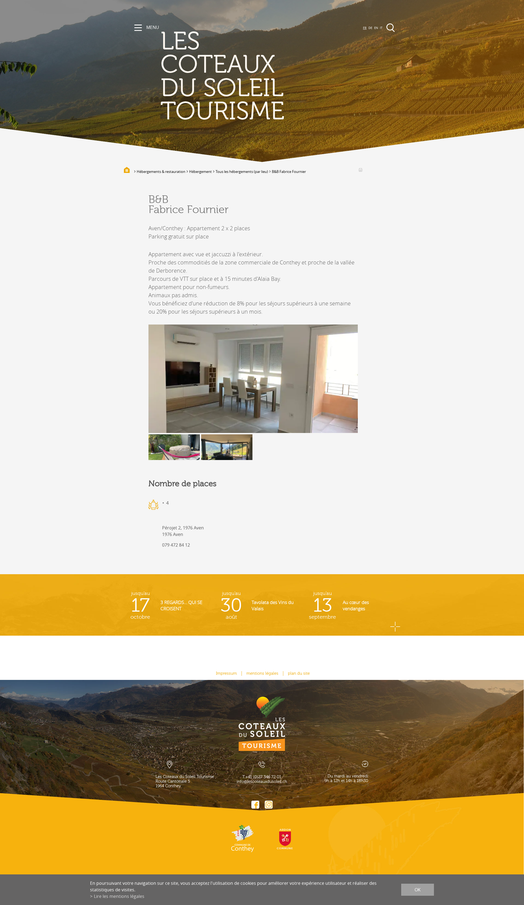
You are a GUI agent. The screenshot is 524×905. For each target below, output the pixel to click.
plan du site (299, 673)
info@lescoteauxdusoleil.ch (262, 781)
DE (370, 28)
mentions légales (262, 673)
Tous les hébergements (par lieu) (242, 171)
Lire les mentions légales (119, 896)
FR (365, 28)
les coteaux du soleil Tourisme (222, 76)
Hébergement (200, 171)
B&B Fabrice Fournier (289, 171)
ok (418, 890)
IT (381, 28)
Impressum (226, 673)
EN (376, 28)
